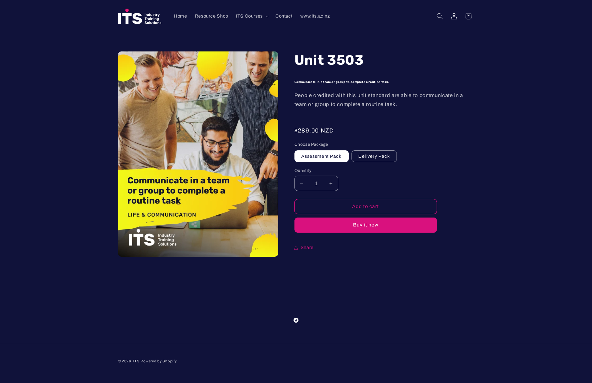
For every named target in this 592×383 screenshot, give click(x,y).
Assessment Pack (321, 156)
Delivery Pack (374, 156)
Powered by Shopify (159, 361)
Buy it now (366, 224)
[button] (251, 16)
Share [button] (307, 247)
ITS (136, 361)
